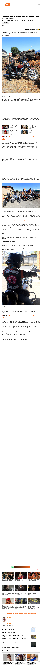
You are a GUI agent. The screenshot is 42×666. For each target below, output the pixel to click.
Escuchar (6, 22)
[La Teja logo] (8, 4)
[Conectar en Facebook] (10, 623)
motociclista (15, 613)
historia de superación (32, 613)
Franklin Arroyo (5, 25)
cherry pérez (9, 613)
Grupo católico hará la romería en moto (19, 221)
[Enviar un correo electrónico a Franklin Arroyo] (7, 623)
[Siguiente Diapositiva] (39, 661)
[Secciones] (2, 4)
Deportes (4, 15)
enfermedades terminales (23, 613)
